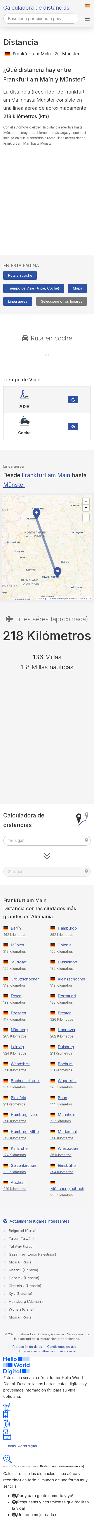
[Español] (87, 5)
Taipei (21, 1238)
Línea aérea (17, 301)
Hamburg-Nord (24, 1114)
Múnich (17, 945)
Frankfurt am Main (46, 475)
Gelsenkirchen (23, 1165)
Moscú (20, 1262)
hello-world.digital (22, 1446)
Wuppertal (67, 1080)
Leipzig (17, 1047)
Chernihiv (24, 1286)
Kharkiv (23, 1270)
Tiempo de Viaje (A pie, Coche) (33, 288)
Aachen (17, 1182)
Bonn (62, 1097)
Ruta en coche (20, 275)
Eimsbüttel (67, 1165)
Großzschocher (25, 979)
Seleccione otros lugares (61, 301)
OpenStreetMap (57, 598)
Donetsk (23, 1278)
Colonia (64, 945)
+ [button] (86, 501)
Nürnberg (19, 1029)
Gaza (32, 1254)
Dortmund (67, 996)
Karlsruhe (19, 1148)
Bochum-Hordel (25, 1080)
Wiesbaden (68, 1148)
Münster (14, 484)
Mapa (77, 288)
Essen (16, 996)
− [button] (86, 507)
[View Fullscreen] (86, 517)
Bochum (65, 1064)
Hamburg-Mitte (25, 1131)
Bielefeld (18, 1097)
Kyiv (20, 1293)
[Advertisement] (47, 196)
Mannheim (67, 1114)
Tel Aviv (21, 1246)
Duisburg (66, 1047)
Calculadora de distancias (36, 7)
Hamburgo (67, 928)
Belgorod (22, 1230)
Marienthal (67, 1131)
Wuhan (21, 1309)
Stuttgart (18, 962)
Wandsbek (20, 1064)
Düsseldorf (68, 962)
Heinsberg (26, 1301)
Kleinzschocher (71, 979)
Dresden (18, 1013)
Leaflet (41, 598)
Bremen (64, 1013)
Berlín (16, 928)
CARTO (86, 598)
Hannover (66, 1029)
